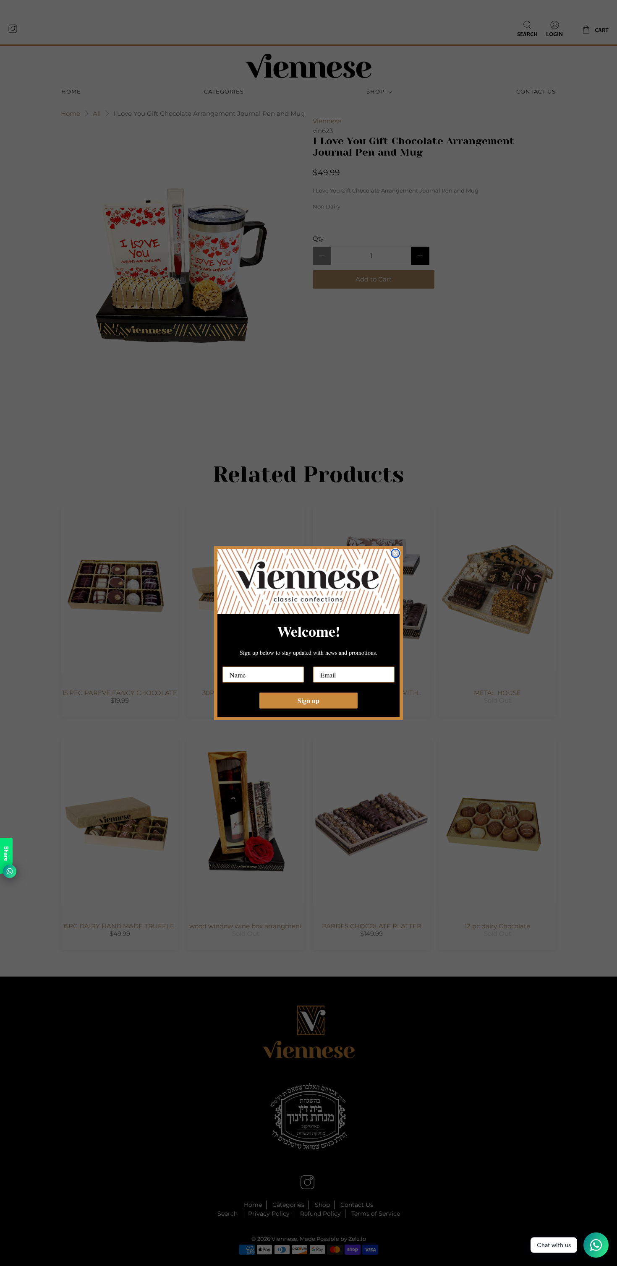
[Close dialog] (395, 553)
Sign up (308, 700)
